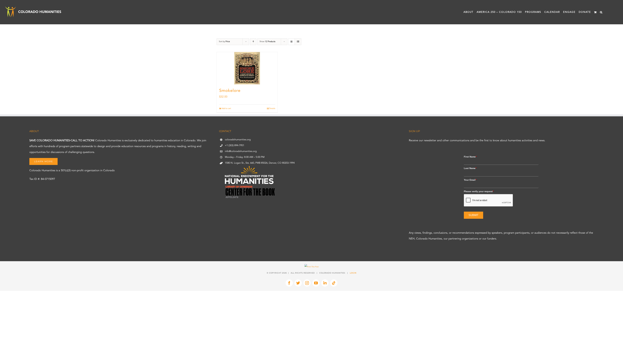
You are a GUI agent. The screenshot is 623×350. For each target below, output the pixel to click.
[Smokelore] (247, 68)
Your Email (470, 180)
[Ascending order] (253, 41)
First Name (470, 156)
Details (272, 109)
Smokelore (229, 91)
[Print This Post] (312, 267)
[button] (601, 12)
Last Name (470, 168)
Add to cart (226, 109)
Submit (473, 215)
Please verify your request (479, 191)
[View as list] (298, 42)
